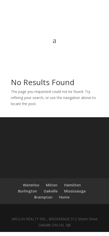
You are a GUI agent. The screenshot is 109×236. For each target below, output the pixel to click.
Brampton (43, 197)
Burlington (27, 191)
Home (64, 197)
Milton (52, 185)
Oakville (51, 191)
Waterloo (31, 185)
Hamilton (72, 185)
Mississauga (75, 191)
